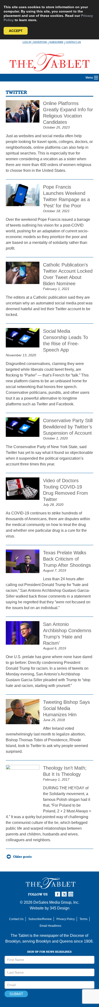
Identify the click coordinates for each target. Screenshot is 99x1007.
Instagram (71, 894)
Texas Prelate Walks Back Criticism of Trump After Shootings (67, 559)
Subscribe (56, 42)
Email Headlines (50, 925)
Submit (16, 994)
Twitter (65, 894)
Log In (27, 42)
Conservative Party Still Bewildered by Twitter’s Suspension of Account (68, 427)
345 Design (59, 908)
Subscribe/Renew (40, 919)
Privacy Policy (65, 919)
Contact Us (73, 42)
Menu (89, 77)
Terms (83, 919)
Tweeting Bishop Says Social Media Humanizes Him (66, 708)
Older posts (22, 857)
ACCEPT (16, 31)
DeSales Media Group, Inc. (56, 902)
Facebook (58, 894)
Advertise (40, 42)
